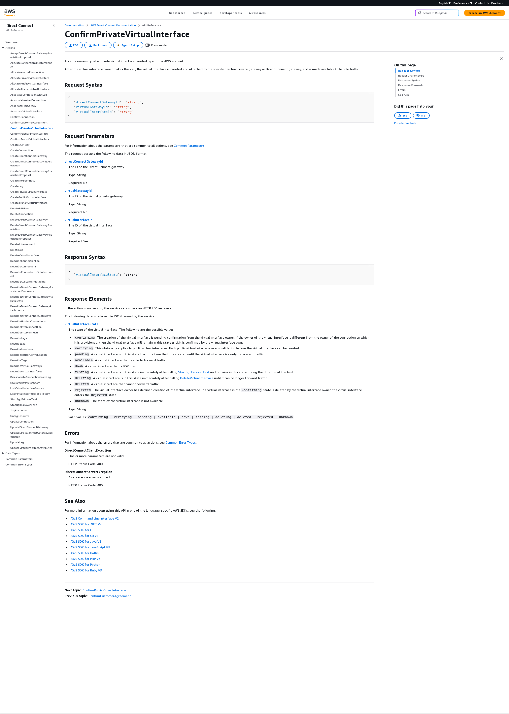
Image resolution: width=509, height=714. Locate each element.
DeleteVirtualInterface (196, 378)
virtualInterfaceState (97, 275)
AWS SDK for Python (85, 564)
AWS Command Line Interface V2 (95, 518)
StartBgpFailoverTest (193, 372)
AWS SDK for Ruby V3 (86, 570)
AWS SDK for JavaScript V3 (90, 547)
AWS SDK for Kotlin (85, 553)
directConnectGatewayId (98, 102)
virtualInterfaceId (94, 112)
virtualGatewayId (92, 107)
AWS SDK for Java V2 (86, 541)
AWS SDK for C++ (83, 530)
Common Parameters (189, 146)
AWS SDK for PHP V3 (85, 559)
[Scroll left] (165, 13)
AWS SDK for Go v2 (84, 536)
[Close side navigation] (53, 25)
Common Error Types (180, 442)
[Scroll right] (268, 13)
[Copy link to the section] (61, 85)
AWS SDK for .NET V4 (86, 524)
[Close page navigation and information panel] (501, 59)
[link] (151, 25)
